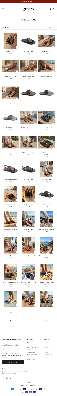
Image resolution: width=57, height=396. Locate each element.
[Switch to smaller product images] (5, 27)
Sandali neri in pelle (28, 51)
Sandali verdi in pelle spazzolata (28, 128)
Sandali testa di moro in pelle (28, 103)
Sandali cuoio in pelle (46, 51)
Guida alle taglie (31, 352)
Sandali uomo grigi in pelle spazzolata (47, 153)
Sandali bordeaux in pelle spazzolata (46, 77)
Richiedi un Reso (31, 359)
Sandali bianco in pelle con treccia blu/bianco (46, 283)
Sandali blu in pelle (10, 128)
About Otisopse (31, 345)
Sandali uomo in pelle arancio (28, 255)
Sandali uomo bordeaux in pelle (28, 152)
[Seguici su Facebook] (3, 378)
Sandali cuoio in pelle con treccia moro (10, 283)
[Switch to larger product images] (3, 27)
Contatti (29, 349)
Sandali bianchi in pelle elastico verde (10, 309)
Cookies (46, 342)
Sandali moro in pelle (10, 51)
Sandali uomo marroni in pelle (10, 152)
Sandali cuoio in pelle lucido (10, 76)
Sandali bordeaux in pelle (28, 76)
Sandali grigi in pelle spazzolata (46, 229)
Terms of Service (48, 354)
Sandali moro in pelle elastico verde (10, 230)
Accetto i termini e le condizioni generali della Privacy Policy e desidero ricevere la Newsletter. (12, 355)
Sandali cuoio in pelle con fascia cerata (46, 256)
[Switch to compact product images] (8, 27)
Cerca (28, 342)
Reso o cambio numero (49, 349)
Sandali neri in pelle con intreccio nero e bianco (28, 283)
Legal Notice (47, 345)
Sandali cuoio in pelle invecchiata (10, 103)
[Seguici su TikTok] (11, 378)
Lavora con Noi (30, 357)
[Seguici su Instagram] (7, 378)
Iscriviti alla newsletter (13, 362)
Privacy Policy (47, 347)
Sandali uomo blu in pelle (46, 128)
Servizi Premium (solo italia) (33, 354)
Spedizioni (46, 352)
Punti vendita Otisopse (32, 347)
